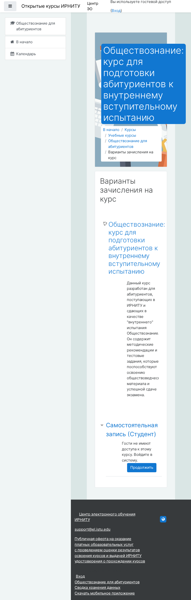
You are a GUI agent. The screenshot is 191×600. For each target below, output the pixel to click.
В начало (111, 129)
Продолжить (141, 467)
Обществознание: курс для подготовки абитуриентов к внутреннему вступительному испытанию (136, 247)
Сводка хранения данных (97, 587)
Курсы (130, 129)
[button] (180, 575)
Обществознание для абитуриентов (127, 143)
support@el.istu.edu (92, 529)
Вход (116, 10)
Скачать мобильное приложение (105, 593)
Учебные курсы (122, 135)
